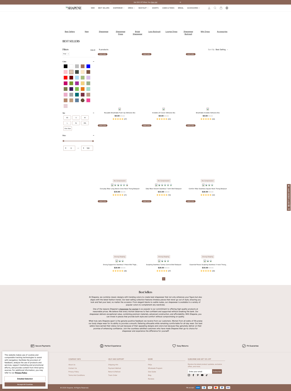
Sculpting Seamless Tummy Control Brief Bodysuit (163, 264)
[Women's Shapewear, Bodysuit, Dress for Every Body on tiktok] (207, 375)
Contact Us (72, 368)
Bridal (181, 8)
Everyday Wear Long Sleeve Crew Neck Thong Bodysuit (119, 189)
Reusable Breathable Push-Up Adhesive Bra (119, 113)
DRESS (130, 8)
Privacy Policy (73, 372)
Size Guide (152, 372)
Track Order (112, 375)
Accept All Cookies (25, 384)
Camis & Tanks (168, 8)
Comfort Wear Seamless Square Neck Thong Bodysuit (208, 189)
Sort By (217, 49)
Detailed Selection (25, 379)
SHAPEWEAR (118, 8)
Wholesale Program (155, 368)
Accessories (192, 8)
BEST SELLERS (103, 8)
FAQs (150, 365)
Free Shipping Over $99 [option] (145, 2)
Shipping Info (113, 365)
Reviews (151, 379)
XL (76, 123)
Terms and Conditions (76, 375)
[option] (68, 24)
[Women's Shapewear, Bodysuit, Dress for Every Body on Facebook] (193, 375)
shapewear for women (128, 309)
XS (67, 117)
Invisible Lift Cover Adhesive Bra (163, 113)
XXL (85, 123)
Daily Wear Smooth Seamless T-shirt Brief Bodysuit (164, 189)
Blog (149, 375)
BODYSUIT (143, 8)
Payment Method (114, 368)
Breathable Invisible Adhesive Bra (208, 113)
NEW (93, 8)
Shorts (155, 8)
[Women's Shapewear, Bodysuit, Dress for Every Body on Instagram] (189, 375)
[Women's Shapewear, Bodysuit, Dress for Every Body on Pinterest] (198, 375)
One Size (67, 128)
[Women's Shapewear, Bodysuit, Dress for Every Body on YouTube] (202, 375)
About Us (71, 365)
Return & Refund (114, 372)
